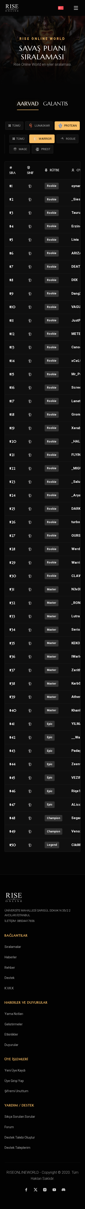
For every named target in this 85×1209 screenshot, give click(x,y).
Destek (10, 978)
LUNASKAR (42, 125)
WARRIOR (45, 138)
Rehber (10, 967)
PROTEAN (70, 125)
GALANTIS (55, 103)
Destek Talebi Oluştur (20, 1137)
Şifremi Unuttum (16, 1091)
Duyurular (11, 1045)
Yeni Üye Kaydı (15, 1070)
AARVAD (28, 103)
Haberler (11, 957)
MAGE (23, 149)
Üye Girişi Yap (14, 1081)
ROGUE (70, 138)
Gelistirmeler (14, 1024)
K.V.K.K (9, 988)
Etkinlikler (11, 1034)
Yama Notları (14, 1014)
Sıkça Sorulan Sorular (20, 1116)
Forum (9, 1127)
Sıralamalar (13, 947)
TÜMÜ (16, 125)
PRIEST (45, 149)
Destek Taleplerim (17, 1147)
